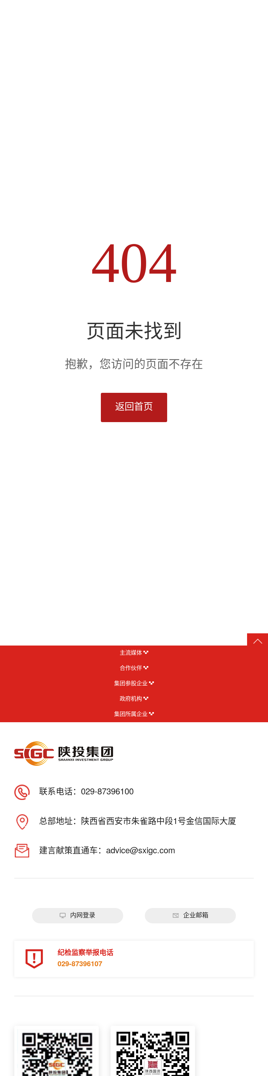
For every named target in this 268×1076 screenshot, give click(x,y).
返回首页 (134, 407)
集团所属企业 (131, 714)
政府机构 (131, 699)
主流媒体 (131, 653)
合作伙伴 (131, 668)
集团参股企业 (131, 684)
